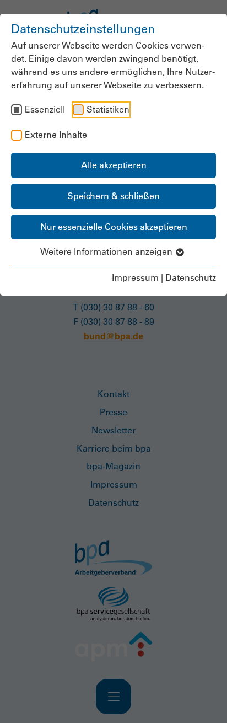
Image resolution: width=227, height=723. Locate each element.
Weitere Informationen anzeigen (107, 251)
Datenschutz (190, 277)
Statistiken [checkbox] (108, 109)
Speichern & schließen (113, 195)
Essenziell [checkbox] (45, 109)
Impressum (135, 277)
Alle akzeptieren (114, 164)
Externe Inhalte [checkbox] (56, 134)
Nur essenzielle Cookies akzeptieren (113, 226)
